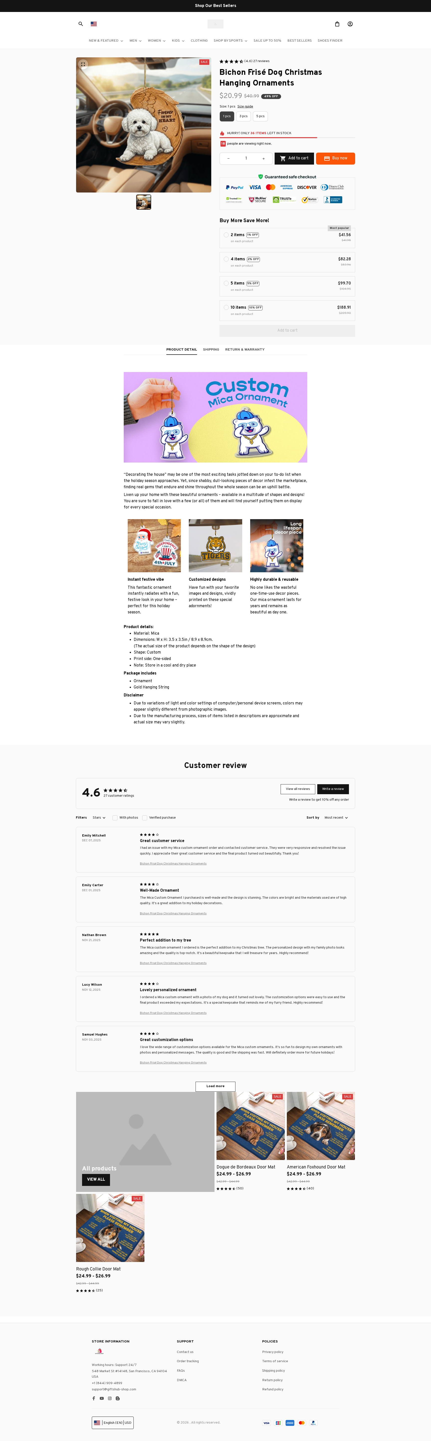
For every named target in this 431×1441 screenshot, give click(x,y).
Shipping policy (273, 1371)
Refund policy (272, 1389)
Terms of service (275, 1361)
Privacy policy (272, 1352)
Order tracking (188, 1361)
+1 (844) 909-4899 (107, 1383)
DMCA (182, 1380)
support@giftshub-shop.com (114, 1389)
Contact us (185, 1352)
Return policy (272, 1380)
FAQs (181, 1371)
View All (96, 1179)
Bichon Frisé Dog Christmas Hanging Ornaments (173, 864)
